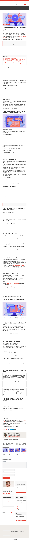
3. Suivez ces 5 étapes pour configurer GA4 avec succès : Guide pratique (12, 60)
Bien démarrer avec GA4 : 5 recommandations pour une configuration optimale (13, 61)
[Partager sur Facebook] (8, 429)
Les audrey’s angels (18, 0)
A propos (14, 0)
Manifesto (23, 0)
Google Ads (5, 505)
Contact (26, 0)
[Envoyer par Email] (15, 429)
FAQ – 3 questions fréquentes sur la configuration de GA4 (10, 62)
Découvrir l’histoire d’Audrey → (6, 493)
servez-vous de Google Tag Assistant (11, 286)
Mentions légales (13, 535)
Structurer (16, 439)
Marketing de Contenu (16, 7)
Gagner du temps (6, 439)
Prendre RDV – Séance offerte (16, 436)
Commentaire (4, 461)
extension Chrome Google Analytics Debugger (13, 283)
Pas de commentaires (23, 31)
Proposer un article (22, 531)
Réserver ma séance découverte (20, 520)
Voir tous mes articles (10, 436)
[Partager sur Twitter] (11, 429)
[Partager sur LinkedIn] (13, 429)
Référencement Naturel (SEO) (10, 7)
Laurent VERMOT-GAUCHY (11, 31)
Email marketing (5, 504)
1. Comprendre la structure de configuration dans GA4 (9, 58)
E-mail (3, 471)
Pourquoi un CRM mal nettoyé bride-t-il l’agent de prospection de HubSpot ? (23, 453)
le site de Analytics (10, 214)
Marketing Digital (4, 7)
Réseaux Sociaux (22, 7)
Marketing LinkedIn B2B (6, 502)
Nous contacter (21, 530)
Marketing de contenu (6, 501)
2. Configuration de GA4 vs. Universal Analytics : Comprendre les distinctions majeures (14, 59)
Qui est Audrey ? (13, 530)
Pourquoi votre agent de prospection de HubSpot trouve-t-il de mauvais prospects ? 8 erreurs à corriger (17, 454)
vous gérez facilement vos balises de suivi (18, 265)
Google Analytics (11, 439)
